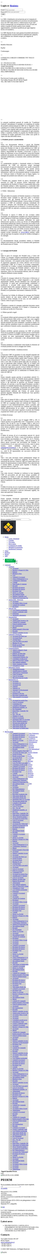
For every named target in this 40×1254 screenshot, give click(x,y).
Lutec (29, 759)
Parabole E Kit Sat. (18, 693)
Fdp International (34, 749)
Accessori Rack (17, 638)
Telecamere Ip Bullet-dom (20, 728)
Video (6, 551)
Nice (29, 763)
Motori (14, 627)
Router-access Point (18, 645)
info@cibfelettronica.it (7, 1242)
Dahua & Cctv (33, 740)
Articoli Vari (12, 608)
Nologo (30, 765)
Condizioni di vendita (15, 545)
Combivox (32, 738)
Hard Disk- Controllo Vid (20, 711)
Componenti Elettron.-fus (20, 657)
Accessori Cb (16, 683)
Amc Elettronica (34, 733)
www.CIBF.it (25, 232)
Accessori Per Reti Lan (19, 636)
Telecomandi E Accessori (20, 697)
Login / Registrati (14, 539)
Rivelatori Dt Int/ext (18, 587)
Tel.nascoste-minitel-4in (19, 723)
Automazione (13, 617)
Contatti (14, 582)
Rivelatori (15, 606)
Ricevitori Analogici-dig (19, 695)
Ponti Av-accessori (18, 718)
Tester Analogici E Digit (19, 664)
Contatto (11, 540)
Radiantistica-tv (13, 679)
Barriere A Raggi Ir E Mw (20, 570)
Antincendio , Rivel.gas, (16, 600)
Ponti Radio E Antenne (19, 584)
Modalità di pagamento (16, 547)
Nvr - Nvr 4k (16, 714)
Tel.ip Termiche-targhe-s (19, 721)
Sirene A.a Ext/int (17, 593)
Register (14, 5)
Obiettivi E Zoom (17, 716)
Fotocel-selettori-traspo (19, 624)
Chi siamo (12, 542)
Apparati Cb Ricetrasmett (20, 690)
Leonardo (31, 758)
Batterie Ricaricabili (18, 655)
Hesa (30, 751)
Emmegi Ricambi (31, 746)
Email (2, 10)
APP (6, 556)
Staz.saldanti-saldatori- (19, 662)
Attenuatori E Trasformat (20, 672)
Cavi (13, 575)
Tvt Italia (30, 775)
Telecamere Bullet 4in (19, 725)
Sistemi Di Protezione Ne (20, 598)
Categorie (8, 565)
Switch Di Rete (17, 646)
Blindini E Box (17, 573)
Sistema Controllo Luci (19, 596)
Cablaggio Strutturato (15, 634)
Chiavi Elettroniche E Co (20, 579)
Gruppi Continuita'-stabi (19, 612)
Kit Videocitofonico (18, 789)
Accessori (15, 568)
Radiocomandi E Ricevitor (20, 629)
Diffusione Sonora (14, 667)
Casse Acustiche (17, 674)
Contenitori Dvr (17, 704)
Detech (31, 744)
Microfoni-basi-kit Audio (20, 678)
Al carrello (4, 1188)
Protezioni (15, 613)
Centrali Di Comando (19, 622)
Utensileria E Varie (18, 666)
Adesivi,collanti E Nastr (19, 650)
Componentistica (14, 648)
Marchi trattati (9, 732)
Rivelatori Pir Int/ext (18, 589)
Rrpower (30, 773)
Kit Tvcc (15, 712)
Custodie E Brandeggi (19, 705)
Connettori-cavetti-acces (19, 659)
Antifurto (11, 567)
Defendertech (33, 742)
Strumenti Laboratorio (19, 615)
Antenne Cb (16, 688)
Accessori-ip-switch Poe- (20, 700)
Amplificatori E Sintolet (19, 671)
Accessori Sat (16, 685)
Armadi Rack (16, 639)
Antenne (15, 686)
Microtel (30, 761)
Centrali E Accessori (18, 577)
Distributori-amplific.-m (19, 707)
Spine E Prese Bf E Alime (20, 660)
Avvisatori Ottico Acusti (19, 603)
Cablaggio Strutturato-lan (33, 736)
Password (4, 12)
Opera (30, 766)
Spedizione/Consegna (15, 549)
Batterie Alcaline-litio (18, 653)
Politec (30, 770)
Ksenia (30, 756)
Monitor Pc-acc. (17, 643)
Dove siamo (12, 544)
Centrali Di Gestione (18, 605)
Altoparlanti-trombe (18, 669)
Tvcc (10, 699)
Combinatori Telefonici (19, 580)
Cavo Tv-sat (16, 692)
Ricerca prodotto (6, 519)
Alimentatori (16, 652)
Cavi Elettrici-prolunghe (19, 610)
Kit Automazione (17, 626)
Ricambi (15, 586)
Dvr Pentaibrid (16, 709)
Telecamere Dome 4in (19, 726)
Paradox (30, 768)
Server (7, 554)
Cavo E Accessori (17, 676)
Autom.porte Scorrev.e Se (20, 620)
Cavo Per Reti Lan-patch (20, 641)
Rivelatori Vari (16, 591)
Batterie (14, 572)
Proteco (30, 771)
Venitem (30, 777)
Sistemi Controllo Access (20, 633)
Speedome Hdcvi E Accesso (21, 719)
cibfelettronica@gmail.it (8, 447)
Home (6, 537)
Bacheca (7, 552)
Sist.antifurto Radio (18, 594)
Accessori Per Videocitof (20, 824)
